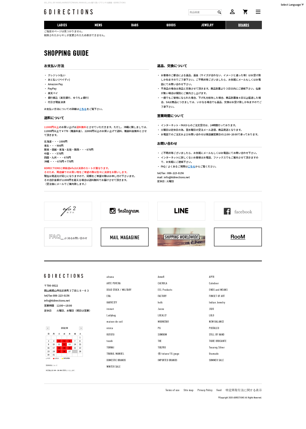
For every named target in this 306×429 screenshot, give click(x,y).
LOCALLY (162, 315)
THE (160, 341)
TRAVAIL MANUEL (115, 353)
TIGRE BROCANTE (217, 341)
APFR (211, 277)
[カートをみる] (245, 13)
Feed (218, 390)
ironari (110, 309)
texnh (110, 341)
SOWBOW (162, 334)
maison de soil (115, 321)
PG (159, 328)
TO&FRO (162, 347)
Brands (243, 25)
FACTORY (162, 296)
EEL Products (165, 290)
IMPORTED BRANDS (167, 360)
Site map (188, 390)
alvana (110, 277)
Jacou (161, 309)
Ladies (62, 25)
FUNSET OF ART (217, 296)
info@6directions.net (57, 300)
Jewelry (207, 25)
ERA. (109, 296)
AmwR (161, 277)
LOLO (211, 315)
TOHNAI (110, 347)
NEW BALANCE (216, 321)
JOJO (211, 309)
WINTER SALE (114, 366)
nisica (110, 328)
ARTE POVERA (114, 283)
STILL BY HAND (216, 334)
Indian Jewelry (217, 302)
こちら (83, 109)
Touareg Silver (217, 347)
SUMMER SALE (216, 360)
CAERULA (162, 283)
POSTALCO (214, 328)
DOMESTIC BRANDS (116, 360)
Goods (171, 25)
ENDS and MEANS (218, 290)
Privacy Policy (205, 390)
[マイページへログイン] (232, 13)
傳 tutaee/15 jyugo (168, 353)
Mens (98, 25)
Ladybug (111, 315)
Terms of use (172, 390)
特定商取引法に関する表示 (244, 390)
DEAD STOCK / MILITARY (119, 290)
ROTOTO (110, 334)
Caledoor (214, 283)
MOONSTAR (163, 321)
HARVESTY (112, 302)
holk (160, 302)
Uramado (214, 353)
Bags (134, 25)
